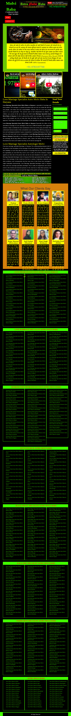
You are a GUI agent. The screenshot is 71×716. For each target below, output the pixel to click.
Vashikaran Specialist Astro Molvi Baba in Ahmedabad (36, 642)
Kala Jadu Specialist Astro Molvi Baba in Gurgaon (35, 606)
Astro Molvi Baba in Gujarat (56, 706)
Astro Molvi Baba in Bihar (34, 697)
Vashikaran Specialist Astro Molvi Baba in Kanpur (36, 631)
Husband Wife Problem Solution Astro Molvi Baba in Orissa (58, 408)
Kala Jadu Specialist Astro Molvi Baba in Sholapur (57, 599)
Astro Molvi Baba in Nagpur (12, 706)
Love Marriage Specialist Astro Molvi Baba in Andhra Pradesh (58, 340)
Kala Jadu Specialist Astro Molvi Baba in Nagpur (13, 613)
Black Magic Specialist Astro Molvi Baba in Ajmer (14, 541)
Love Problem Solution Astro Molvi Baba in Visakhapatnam (57, 275)
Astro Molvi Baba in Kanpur (34, 685)
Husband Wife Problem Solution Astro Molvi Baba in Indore (36, 415)
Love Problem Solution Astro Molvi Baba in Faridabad (57, 286)
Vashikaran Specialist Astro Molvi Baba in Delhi (14, 624)
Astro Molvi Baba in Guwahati (56, 697)
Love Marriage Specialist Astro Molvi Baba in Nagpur (15, 379)
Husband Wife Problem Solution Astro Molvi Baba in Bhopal (36, 412)
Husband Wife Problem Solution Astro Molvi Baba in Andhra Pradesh (58, 394)
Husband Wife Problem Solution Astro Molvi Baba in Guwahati (58, 415)
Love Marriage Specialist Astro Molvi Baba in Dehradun (36, 379)
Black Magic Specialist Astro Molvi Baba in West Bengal (57, 545)
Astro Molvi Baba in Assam (55, 691)
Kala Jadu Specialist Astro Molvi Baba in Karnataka (57, 609)
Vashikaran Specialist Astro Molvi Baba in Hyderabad (14, 660)
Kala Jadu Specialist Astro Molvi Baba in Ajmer (13, 599)
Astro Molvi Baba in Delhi (12, 681)
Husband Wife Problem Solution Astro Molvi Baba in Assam (58, 405)
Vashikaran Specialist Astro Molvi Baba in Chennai (14, 638)
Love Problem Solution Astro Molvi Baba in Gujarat (57, 322)
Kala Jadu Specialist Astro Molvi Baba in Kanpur (35, 574)
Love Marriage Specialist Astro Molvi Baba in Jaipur (15, 358)
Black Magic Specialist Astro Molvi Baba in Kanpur (36, 516)
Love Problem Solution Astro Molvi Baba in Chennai (14, 290)
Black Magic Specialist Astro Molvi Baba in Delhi (14, 509)
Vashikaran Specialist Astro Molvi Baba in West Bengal (57, 660)
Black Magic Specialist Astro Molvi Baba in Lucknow (36, 520)
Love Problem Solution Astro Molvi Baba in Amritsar (14, 318)
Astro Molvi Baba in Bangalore (13, 687)
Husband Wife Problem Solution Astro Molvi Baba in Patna (36, 422)
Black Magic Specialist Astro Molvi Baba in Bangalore (14, 520)
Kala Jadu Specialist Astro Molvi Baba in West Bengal (57, 602)
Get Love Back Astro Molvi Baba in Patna (36, 483)
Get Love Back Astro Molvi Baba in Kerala (14, 473)
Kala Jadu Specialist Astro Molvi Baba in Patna (35, 599)
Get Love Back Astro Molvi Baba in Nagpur (14, 498)
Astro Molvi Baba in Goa (55, 695)
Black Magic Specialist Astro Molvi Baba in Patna (36, 541)
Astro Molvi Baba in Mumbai (13, 683)
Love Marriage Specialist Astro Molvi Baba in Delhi (15, 333)
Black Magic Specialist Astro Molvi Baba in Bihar (36, 538)
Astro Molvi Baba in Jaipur (12, 695)
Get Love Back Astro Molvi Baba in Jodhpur (14, 480)
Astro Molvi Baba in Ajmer (12, 699)
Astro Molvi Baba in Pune (34, 681)
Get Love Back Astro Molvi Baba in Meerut (57, 466)
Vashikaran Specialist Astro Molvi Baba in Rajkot (57, 663)
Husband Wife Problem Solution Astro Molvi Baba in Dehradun (36, 437)
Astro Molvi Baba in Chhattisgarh (57, 683)
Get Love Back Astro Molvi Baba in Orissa (57, 473)
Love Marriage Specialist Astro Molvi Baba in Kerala (15, 354)
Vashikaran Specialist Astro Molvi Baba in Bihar (36, 653)
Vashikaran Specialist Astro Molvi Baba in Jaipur (14, 649)
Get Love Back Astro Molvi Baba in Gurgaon (36, 491)
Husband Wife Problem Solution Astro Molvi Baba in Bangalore (15, 401)
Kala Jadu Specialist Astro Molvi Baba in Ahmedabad (35, 584)
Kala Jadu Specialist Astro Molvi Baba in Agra (35, 570)
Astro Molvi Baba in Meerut (56, 689)
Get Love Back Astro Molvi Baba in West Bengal (57, 487)
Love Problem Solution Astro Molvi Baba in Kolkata (14, 293)
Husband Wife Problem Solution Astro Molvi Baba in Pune (36, 391)
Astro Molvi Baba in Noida (12, 685)
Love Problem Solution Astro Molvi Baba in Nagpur (14, 322)
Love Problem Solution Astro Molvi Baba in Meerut (57, 290)
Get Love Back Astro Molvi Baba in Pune (36, 452)
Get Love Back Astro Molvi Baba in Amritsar (14, 494)
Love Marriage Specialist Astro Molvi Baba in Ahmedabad (36, 351)
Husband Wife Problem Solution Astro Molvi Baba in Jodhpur (15, 419)
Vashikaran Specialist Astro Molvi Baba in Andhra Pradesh (57, 631)
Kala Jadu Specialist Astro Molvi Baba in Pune (35, 567)
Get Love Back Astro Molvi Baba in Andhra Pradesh (57, 459)
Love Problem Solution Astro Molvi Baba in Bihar (36, 304)
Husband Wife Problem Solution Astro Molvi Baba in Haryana (36, 426)
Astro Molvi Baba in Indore (34, 695)
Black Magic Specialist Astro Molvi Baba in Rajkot (57, 548)
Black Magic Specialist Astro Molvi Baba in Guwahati (57, 538)
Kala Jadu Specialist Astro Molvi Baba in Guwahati (57, 595)
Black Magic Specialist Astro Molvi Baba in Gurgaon (36, 548)
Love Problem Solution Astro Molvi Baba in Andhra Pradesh (57, 283)
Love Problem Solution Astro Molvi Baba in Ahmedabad (36, 293)
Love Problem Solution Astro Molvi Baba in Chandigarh (14, 314)
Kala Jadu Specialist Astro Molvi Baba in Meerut (57, 581)
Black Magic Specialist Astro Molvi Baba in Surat (36, 523)
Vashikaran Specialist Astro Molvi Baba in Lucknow (36, 635)
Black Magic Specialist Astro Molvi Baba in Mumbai (14, 513)
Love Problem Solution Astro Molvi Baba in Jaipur (14, 300)
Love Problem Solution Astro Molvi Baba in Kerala (14, 297)
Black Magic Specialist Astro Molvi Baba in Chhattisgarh (57, 513)
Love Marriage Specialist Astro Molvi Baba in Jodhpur (15, 361)
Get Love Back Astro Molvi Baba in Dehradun (36, 498)
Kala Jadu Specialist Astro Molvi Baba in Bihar (35, 595)
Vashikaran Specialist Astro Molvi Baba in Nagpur (14, 670)
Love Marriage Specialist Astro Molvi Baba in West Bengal (58, 368)
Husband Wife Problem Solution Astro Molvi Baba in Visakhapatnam (36, 440)
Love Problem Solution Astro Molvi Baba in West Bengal (57, 311)
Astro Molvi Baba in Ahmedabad (35, 691)
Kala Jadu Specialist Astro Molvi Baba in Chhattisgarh (57, 570)
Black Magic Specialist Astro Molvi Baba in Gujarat (57, 555)
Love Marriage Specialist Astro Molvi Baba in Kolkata (15, 351)
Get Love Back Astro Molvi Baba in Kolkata (14, 469)
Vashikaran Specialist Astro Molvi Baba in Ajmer (14, 656)
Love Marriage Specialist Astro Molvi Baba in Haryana (36, 368)
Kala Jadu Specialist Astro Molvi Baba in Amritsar (13, 609)
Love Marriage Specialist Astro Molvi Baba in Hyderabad (15, 368)
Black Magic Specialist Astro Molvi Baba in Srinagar (36, 552)
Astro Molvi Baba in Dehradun (35, 706)
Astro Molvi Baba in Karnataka (56, 704)
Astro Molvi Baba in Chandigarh (13, 703)
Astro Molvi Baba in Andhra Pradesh (58, 685)
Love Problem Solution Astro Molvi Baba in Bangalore (14, 286)
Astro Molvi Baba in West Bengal (57, 701)
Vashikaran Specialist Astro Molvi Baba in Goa (57, 649)
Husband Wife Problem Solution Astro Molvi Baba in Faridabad (58, 398)
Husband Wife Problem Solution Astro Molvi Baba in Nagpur (15, 437)
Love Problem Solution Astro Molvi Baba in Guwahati (57, 304)
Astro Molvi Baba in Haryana (34, 701)
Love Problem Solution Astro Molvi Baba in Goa (57, 300)
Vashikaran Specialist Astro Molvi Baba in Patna (36, 656)
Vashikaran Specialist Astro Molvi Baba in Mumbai (14, 628)
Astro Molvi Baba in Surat (34, 689)
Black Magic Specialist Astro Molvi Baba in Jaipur (14, 534)
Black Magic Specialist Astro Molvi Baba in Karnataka (57, 552)
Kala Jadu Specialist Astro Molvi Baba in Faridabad (57, 577)
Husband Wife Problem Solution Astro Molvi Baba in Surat (36, 405)
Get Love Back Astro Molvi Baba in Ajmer (14, 483)
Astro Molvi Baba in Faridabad (56, 687)
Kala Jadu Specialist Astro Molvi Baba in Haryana (35, 602)
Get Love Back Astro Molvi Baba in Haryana (36, 487)
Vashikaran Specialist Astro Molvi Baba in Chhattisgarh (57, 628)
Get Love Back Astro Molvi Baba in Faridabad (57, 462)
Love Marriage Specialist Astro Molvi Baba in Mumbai (15, 337)
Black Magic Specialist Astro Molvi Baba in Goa (57, 534)
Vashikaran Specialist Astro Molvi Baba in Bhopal (36, 646)
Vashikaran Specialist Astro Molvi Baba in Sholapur (57, 656)
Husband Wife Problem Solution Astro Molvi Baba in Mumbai (15, 394)
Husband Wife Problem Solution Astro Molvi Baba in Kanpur (36, 398)
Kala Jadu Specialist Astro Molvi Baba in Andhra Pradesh (57, 574)
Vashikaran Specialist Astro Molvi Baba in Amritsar (14, 667)
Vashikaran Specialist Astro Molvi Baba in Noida (14, 631)
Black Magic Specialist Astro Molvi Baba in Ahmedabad (36, 527)
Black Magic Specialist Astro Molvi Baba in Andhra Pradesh (57, 516)
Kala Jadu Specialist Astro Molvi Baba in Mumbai (13, 570)
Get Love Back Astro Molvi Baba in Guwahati (57, 480)
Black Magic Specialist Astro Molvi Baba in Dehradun (36, 555)
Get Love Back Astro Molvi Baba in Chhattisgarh (57, 455)
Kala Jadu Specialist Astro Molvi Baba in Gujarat (57, 613)
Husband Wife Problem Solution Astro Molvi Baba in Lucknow (36, 401)
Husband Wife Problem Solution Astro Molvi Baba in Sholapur (58, 419)
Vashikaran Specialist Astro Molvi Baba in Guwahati (57, 653)
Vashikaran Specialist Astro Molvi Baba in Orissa (57, 646)
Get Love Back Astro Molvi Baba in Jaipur (14, 476)
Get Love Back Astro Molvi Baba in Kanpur (36, 459)
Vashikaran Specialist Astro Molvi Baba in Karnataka (57, 667)
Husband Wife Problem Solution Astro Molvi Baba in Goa (58, 412)
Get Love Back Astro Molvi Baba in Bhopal (36, 473)
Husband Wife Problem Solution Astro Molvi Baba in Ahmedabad (36, 408)
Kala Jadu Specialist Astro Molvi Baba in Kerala (13, 588)
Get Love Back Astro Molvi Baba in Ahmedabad (36, 469)
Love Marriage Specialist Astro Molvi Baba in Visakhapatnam (58, 333)
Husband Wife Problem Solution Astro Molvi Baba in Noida (15, 398)
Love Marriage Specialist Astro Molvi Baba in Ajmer (15, 365)
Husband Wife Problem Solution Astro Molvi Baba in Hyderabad (15, 426)
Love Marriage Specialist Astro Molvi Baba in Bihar (36, 361)
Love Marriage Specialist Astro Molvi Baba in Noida (15, 340)
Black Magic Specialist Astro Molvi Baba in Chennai (14, 523)
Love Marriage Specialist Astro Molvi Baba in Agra (36, 337)
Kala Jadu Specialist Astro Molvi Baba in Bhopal (35, 588)
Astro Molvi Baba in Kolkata (12, 691)
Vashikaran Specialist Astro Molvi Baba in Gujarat (57, 670)
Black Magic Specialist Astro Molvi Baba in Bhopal (36, 530)
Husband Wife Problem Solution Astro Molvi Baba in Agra (36, 394)
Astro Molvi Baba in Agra (34, 683)
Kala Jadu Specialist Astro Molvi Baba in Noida (13, 574)
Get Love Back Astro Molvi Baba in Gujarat (57, 498)
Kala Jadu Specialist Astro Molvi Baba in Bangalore (13, 577)
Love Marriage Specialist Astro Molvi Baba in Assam (58, 351)
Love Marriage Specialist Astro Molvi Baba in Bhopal (36, 354)
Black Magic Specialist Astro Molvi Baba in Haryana (36, 545)
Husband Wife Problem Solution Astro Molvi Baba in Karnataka (58, 430)
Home (8, 17)
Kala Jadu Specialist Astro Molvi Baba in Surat (35, 581)
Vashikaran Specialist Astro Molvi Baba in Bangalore (14, 635)
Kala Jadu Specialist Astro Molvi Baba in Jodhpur (13, 595)
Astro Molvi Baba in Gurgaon (35, 703)
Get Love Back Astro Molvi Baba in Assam (57, 469)
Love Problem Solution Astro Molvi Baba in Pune (36, 275)
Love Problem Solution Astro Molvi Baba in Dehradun (36, 322)
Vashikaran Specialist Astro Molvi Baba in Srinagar (36, 667)
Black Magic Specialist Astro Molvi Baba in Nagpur (14, 555)
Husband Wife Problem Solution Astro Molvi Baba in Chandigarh (15, 430)
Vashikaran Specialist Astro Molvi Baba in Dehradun (36, 670)
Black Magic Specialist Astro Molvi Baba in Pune (36, 509)
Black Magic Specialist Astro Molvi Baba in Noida (14, 516)
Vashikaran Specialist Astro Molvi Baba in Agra (36, 628)
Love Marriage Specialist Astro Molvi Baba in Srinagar (36, 376)
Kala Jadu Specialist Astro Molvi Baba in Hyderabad (13, 602)
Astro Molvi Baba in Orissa (55, 693)
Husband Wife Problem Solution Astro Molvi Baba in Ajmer (15, 422)
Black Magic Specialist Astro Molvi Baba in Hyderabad (14, 545)
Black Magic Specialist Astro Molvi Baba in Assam (57, 527)
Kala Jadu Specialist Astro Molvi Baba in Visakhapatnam (57, 567)
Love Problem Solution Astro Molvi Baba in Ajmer (14, 307)
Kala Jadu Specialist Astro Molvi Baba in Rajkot (57, 606)
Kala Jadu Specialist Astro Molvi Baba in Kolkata (13, 584)
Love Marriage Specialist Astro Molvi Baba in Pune (36, 333)
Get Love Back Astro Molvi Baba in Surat (36, 466)
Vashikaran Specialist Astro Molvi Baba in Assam (57, 642)
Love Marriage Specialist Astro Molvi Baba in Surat (36, 347)
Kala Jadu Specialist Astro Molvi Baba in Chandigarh (13, 606)
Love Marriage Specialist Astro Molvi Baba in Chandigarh (15, 372)
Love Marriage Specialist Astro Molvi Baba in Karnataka (58, 376)
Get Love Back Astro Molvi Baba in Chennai (14, 466)
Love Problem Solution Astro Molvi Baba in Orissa (57, 297)
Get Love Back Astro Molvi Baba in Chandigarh (14, 491)
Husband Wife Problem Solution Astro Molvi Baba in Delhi (15, 391)
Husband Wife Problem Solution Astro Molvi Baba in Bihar (36, 419)
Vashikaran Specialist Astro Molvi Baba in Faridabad (57, 635)
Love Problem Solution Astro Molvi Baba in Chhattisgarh (57, 279)
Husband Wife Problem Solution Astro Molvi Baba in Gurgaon (36, 430)
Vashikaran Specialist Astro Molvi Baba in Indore (36, 649)
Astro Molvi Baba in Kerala (12, 693)
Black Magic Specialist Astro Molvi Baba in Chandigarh (14, 548)
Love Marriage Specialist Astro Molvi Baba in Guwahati (58, 361)
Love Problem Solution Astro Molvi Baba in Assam (57, 293)
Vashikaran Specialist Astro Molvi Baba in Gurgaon (36, 663)
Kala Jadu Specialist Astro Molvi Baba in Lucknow (35, 577)
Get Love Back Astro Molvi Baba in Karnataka (57, 494)
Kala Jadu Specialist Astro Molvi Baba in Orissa (57, 588)
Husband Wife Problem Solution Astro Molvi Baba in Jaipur (15, 415)
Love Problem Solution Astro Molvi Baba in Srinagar (36, 318)
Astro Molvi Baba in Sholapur (56, 699)
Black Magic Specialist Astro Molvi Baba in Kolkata (14, 527)
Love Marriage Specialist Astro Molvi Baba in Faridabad (58, 344)
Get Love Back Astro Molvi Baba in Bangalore (14, 462)
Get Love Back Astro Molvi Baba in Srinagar (36, 494)
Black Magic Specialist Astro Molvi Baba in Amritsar (14, 552)
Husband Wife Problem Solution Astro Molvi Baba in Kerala (15, 412)
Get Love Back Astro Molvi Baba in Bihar (36, 480)
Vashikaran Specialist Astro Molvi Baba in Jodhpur (14, 653)
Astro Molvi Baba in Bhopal (34, 693)
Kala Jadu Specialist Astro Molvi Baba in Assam (57, 584)
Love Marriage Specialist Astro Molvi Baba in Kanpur (36, 340)
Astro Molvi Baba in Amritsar (13, 704)
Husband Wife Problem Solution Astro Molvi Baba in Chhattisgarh (58, 391)
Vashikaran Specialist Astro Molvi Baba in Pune (36, 624)
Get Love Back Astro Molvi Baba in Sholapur (57, 483)
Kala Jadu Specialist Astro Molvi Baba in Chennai (13, 581)
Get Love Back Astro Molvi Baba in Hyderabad (14, 487)
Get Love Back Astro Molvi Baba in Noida (14, 459)
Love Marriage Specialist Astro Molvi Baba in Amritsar (15, 376)
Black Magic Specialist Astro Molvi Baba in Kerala (14, 530)
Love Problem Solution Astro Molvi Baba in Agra (36, 279)
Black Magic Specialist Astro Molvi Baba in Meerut (57, 523)
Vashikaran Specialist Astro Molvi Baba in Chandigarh (14, 663)
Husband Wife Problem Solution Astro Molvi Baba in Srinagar (36, 433)
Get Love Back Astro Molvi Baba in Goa (57, 476)
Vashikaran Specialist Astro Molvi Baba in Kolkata (14, 642)
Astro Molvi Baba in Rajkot (56, 703)
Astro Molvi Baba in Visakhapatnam (57, 681)
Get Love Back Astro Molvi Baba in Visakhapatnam (57, 452)
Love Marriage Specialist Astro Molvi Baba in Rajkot (58, 372)
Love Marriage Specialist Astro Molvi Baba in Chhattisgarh (58, 337)
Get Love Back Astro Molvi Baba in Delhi (14, 452)
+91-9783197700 (35, 66)
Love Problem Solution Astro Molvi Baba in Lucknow (36, 286)
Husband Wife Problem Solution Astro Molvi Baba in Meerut (58, 401)
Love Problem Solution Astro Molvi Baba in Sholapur (57, 307)
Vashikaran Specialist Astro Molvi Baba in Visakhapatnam (57, 624)
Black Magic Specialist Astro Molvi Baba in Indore (36, 534)
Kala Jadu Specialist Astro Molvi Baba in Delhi (13, 567)
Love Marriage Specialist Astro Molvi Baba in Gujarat (58, 379)
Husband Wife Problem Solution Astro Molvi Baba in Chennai (15, 405)
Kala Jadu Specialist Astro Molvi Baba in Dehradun (35, 613)
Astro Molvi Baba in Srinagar (34, 704)
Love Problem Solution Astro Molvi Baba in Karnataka (57, 318)
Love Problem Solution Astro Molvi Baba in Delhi (14, 275)
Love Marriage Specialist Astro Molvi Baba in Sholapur (58, 365)
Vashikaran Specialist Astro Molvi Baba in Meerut (57, 638)
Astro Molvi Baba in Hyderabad (13, 701)
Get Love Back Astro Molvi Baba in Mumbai (14, 455)
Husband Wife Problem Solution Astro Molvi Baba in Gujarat (58, 433)
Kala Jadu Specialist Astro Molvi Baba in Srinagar (35, 609)
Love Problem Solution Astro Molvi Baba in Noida (14, 283)
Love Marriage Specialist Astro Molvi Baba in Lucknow (36, 344)
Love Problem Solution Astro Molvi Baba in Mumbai (14, 279)
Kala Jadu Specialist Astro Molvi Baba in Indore (35, 592)
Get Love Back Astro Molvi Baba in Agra (36, 455)
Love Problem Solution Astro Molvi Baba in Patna (36, 307)
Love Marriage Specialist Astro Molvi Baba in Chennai (15, 347)
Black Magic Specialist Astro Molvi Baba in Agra (36, 513)
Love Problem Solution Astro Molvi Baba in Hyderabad (14, 311)
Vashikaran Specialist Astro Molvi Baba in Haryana (36, 660)
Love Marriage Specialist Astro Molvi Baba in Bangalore (15, 344)
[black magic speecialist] (32, 4)
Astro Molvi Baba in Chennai (13, 689)
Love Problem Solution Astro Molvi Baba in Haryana (36, 311)
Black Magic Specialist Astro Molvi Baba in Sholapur (57, 541)
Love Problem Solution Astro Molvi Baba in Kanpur (36, 283)
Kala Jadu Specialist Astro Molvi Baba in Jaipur (13, 592)
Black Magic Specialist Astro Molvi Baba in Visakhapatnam (57, 509)
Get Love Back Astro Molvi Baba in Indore (36, 476)
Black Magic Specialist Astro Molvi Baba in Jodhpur (14, 538)
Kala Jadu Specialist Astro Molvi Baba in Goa (57, 592)
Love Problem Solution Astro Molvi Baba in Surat (36, 290)
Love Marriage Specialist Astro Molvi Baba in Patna (36, 365)
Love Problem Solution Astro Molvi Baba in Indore (36, 300)
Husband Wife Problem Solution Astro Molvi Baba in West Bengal (58, 422)
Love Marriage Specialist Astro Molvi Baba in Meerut (58, 347)
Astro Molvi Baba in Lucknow (35, 687)
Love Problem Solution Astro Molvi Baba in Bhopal (36, 297)
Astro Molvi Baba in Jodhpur (13, 697)
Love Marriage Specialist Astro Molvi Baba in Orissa (58, 354)
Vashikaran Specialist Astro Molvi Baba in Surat (36, 638)
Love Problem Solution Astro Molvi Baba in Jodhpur (14, 304)
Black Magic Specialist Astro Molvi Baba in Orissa (57, 530)
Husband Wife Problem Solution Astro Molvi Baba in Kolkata (15, 408)
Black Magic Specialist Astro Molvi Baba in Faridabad (57, 520)
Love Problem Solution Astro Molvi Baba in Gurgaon (36, 314)
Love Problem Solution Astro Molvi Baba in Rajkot (57, 314)
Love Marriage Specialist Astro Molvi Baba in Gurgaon (36, 372)
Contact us (10, 21)
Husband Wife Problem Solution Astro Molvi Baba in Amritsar (15, 433)
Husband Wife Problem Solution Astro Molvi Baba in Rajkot (58, 426)
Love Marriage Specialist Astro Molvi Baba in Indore (36, 358)
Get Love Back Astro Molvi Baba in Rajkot (57, 491)
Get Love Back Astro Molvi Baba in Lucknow (36, 462)
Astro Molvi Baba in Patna (34, 699)
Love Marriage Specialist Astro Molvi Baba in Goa (58, 358)
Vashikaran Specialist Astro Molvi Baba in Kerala (14, 646)
